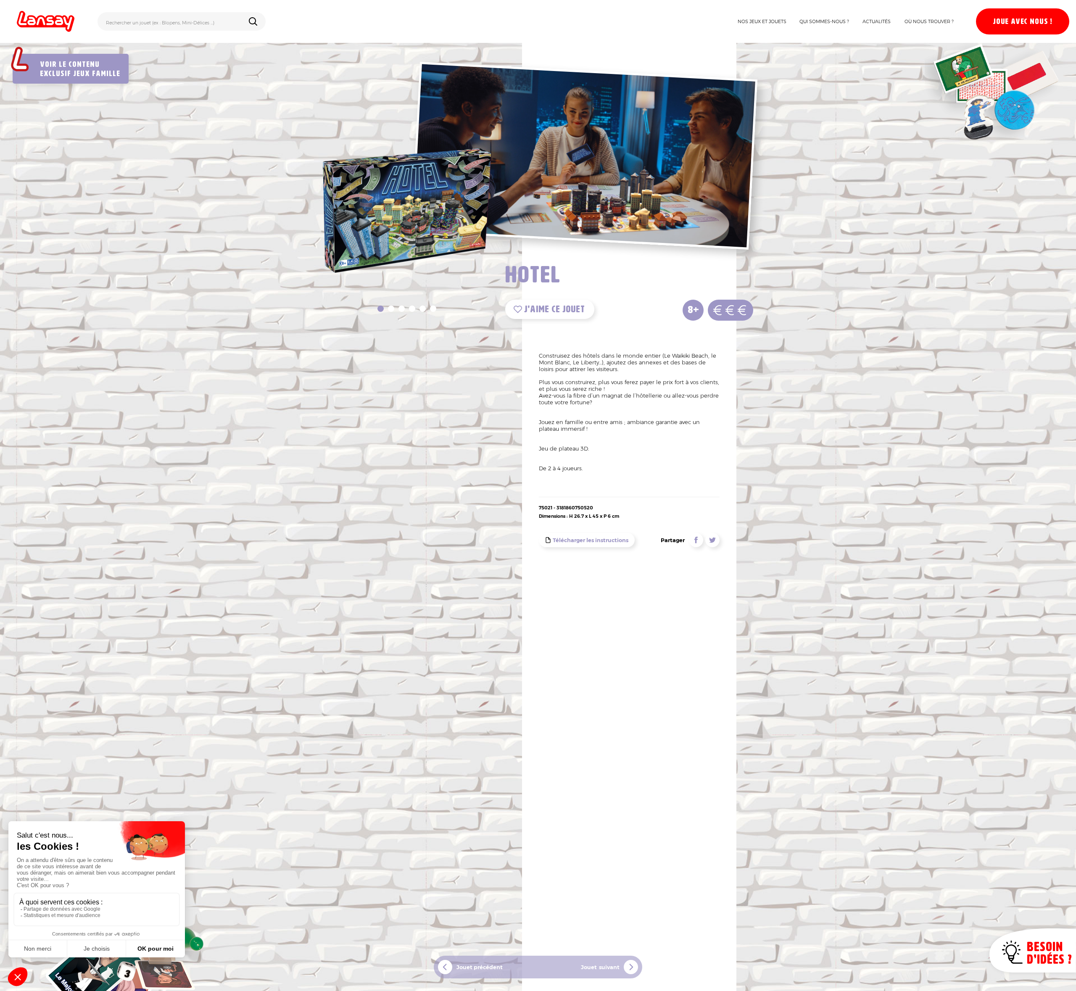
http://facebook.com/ (696, 540)
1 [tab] (380, 309)
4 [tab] (412, 309)
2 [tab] (391, 309)
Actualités (876, 21)
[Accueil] (45, 21)
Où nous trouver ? (929, 21)
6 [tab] (433, 309)
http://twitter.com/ (712, 540)
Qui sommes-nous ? (824, 21)
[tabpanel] (407, 209)
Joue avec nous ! (1022, 22)
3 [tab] (401, 309)
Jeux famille (96, 74)
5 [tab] (422, 309)
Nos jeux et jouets (762, 21)
